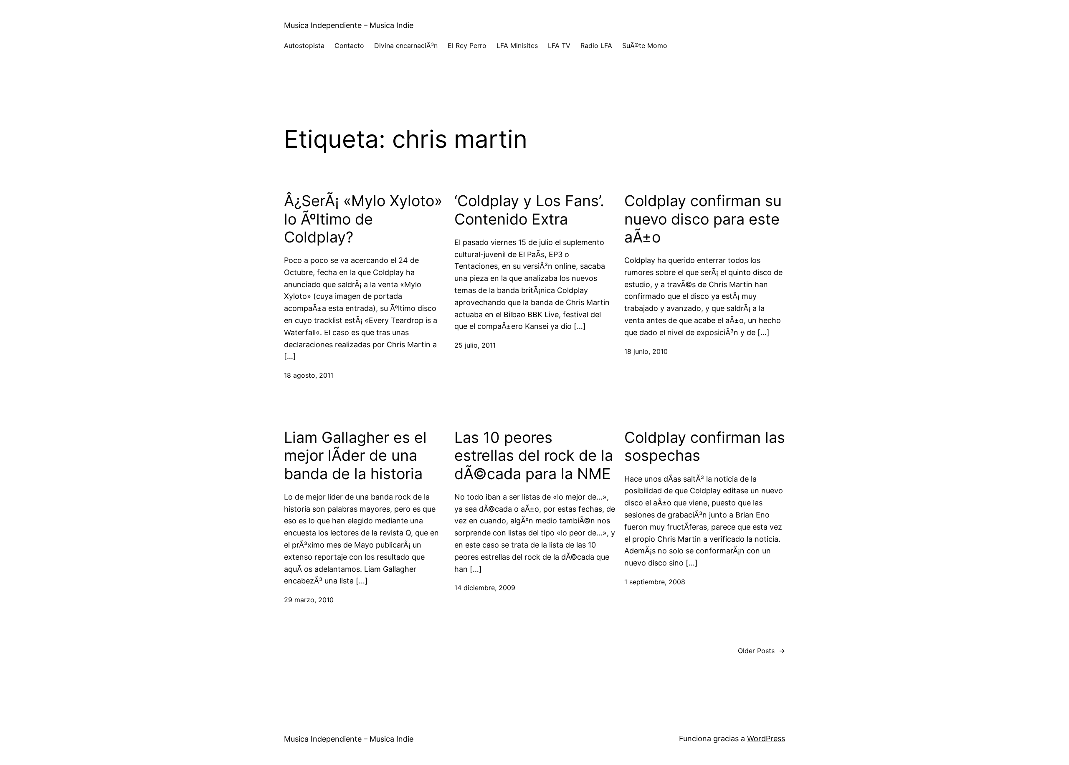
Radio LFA (596, 45)
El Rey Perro (467, 45)
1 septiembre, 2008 (654, 582)
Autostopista (304, 45)
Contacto (349, 45)
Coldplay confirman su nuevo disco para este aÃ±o (703, 219)
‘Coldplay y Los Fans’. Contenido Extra (529, 210)
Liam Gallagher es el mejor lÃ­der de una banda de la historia (355, 455)
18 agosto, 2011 (308, 375)
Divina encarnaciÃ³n (406, 45)
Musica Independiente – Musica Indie (348, 25)
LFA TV (559, 45)
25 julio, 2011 (475, 345)
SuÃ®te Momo (644, 45)
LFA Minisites (517, 45)
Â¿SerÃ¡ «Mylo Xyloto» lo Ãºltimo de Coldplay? (363, 219)
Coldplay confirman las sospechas (704, 447)
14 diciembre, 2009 (484, 587)
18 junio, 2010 (646, 351)
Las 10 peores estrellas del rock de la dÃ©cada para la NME (533, 455)
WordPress (766, 738)
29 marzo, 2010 (309, 600)
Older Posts (761, 650)
